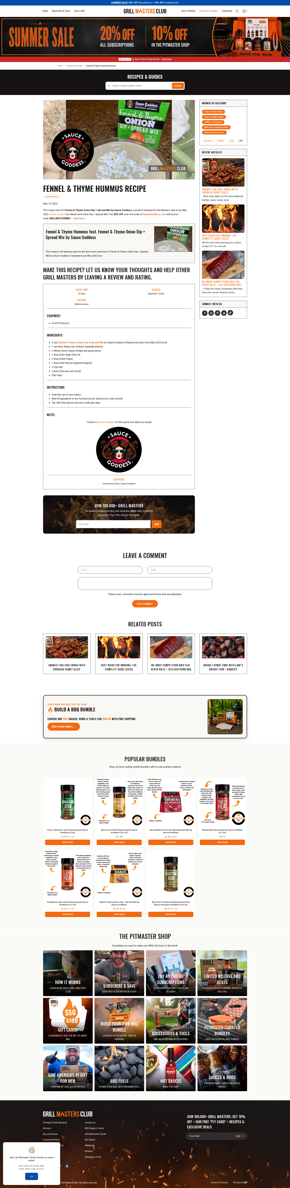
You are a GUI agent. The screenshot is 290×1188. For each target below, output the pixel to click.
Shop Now (67, 842)
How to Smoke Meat (213, 111)
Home (60, 65)
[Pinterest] (217, 313)
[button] (45, 11)
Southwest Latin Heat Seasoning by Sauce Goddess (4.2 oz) (67, 903)
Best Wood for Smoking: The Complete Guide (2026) (219, 237)
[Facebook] (204, 313)
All (240, 140)
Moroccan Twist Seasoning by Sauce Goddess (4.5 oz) (119, 831)
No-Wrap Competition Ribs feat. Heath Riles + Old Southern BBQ (221, 283)
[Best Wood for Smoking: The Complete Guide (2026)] (223, 218)
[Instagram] (211, 313)
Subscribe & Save (61, 11)
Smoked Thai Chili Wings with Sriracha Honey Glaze (220, 190)
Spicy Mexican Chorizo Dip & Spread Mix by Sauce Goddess (171, 831)
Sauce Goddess (106, 422)
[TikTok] (230, 312)
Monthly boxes (52, 196)
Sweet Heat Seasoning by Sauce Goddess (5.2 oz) (222, 831)
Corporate (227, 11)
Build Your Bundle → (64, 726)
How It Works (188, 11)
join (238, 1136)
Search (177, 85)
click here (79, 218)
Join (157, 524)
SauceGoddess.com (154, 214)
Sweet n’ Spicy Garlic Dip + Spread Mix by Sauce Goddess (119, 903)
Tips (232, 140)
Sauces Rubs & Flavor (214, 132)
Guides (221, 140)
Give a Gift (79, 11)
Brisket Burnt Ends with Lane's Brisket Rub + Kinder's (223, 667)
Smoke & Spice (57, 214)
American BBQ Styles (214, 117)
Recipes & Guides (208, 11)
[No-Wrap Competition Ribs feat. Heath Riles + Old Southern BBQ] (223, 265)
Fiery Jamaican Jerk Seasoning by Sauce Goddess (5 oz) (67, 831)
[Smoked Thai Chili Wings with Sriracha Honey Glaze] (223, 172)
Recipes (208, 140)
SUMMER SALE (119, 2)
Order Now (166, 59)
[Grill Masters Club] (145, 11)
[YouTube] (224, 313)
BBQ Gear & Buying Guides (216, 127)
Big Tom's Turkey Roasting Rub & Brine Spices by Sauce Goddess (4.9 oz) (171, 903)
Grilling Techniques (213, 122)
